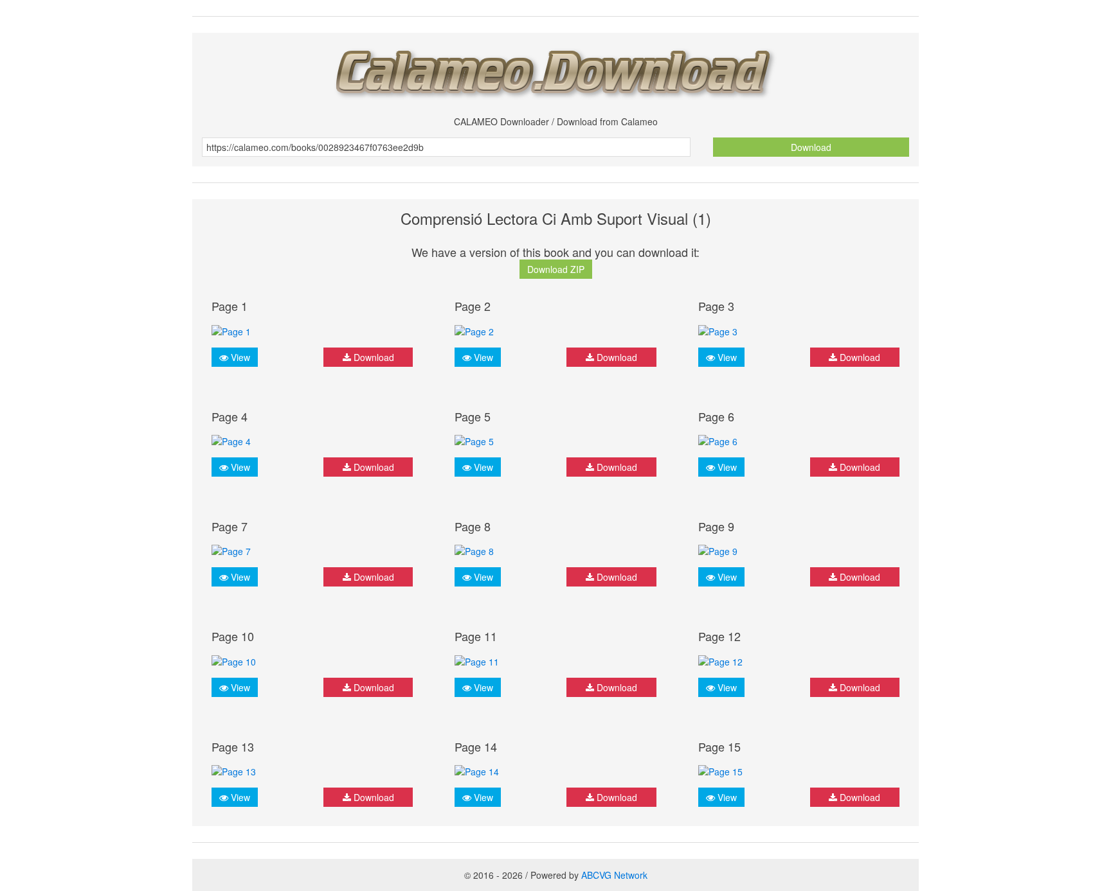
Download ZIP (555, 269)
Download (811, 147)
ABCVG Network (614, 875)
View (239, 357)
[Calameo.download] (555, 69)
